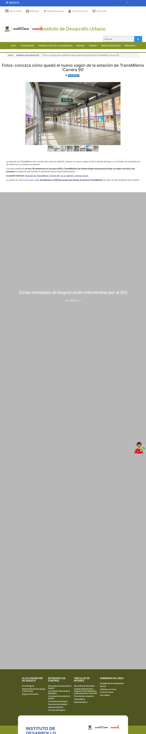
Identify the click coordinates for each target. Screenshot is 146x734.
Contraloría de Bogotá (57, 701)
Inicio (10, 55)
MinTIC (103, 686)
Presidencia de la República (112, 683)
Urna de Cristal (106, 692)
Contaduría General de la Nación (59, 697)
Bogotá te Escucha (30, 694)
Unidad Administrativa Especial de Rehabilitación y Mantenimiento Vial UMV (85, 691)
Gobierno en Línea (108, 689)
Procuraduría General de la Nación (59, 687)
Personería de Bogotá (57, 704)
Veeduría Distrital (55, 707)
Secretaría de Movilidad (84, 686)
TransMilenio (74, 76)
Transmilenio (79, 699)
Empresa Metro (81, 702)
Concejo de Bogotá (56, 710)
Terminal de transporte (84, 696)
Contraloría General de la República (59, 692)
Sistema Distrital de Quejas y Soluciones (33, 690)
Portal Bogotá (28, 686)
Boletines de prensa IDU (28, 55)
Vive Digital (105, 695)
